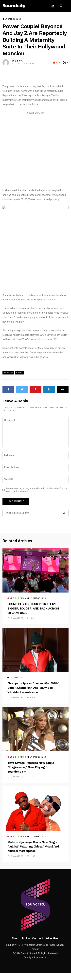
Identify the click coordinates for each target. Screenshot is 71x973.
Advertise (51, 938)
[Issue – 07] (35, 905)
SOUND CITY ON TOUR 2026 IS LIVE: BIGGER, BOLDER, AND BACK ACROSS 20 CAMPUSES (33, 608)
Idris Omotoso (15, 618)
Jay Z (20, 373)
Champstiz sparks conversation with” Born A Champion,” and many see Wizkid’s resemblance (33, 688)
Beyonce (9, 373)
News (23, 598)
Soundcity (17, 61)
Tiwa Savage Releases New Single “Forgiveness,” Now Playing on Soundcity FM (30, 767)
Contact (37, 938)
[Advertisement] (35, 151)
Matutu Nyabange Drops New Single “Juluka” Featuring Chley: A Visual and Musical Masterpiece (33, 846)
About (16, 938)
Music (13, 598)
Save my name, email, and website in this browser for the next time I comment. (36, 490)
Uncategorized (13, 19)
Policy (26, 938)
